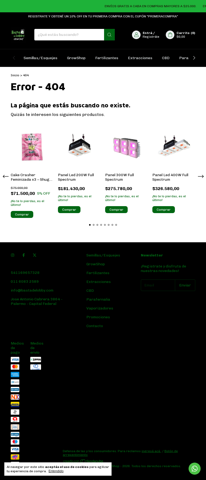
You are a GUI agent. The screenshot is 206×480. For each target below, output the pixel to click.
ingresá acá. (151, 451)
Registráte (151, 37)
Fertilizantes (106, 58)
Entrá (147, 33)
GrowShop (76, 58)
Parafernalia (98, 299)
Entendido (56, 471)
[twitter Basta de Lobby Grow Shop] (34, 255)
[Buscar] (109, 34)
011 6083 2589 (25, 281)
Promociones (98, 317)
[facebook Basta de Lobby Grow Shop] (23, 255)
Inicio (15, 75)
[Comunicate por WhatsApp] (195, 469)
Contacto (94, 326)
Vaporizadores (99, 308)
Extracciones (140, 58)
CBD (166, 58)
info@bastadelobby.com (32, 290)
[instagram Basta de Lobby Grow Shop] (12, 255)
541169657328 (25, 272)
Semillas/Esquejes (40, 58)
